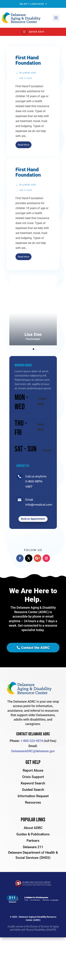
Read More (23, 144)
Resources (33, 802)
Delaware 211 (33, 847)
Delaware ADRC (27, 73)
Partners (33, 841)
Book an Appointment (33, 518)
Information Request (33, 796)
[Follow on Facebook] (20, 558)
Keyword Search (33, 783)
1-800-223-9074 (31, 741)
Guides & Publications (33, 834)
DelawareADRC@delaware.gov (33, 751)
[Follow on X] (28, 558)
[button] (49, 310)
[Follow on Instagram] (46, 558)
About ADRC (33, 828)
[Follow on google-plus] (37, 558)
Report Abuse (33, 770)
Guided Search (33, 790)
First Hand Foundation (28, 60)
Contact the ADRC (35, 647)
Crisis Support (33, 777)
